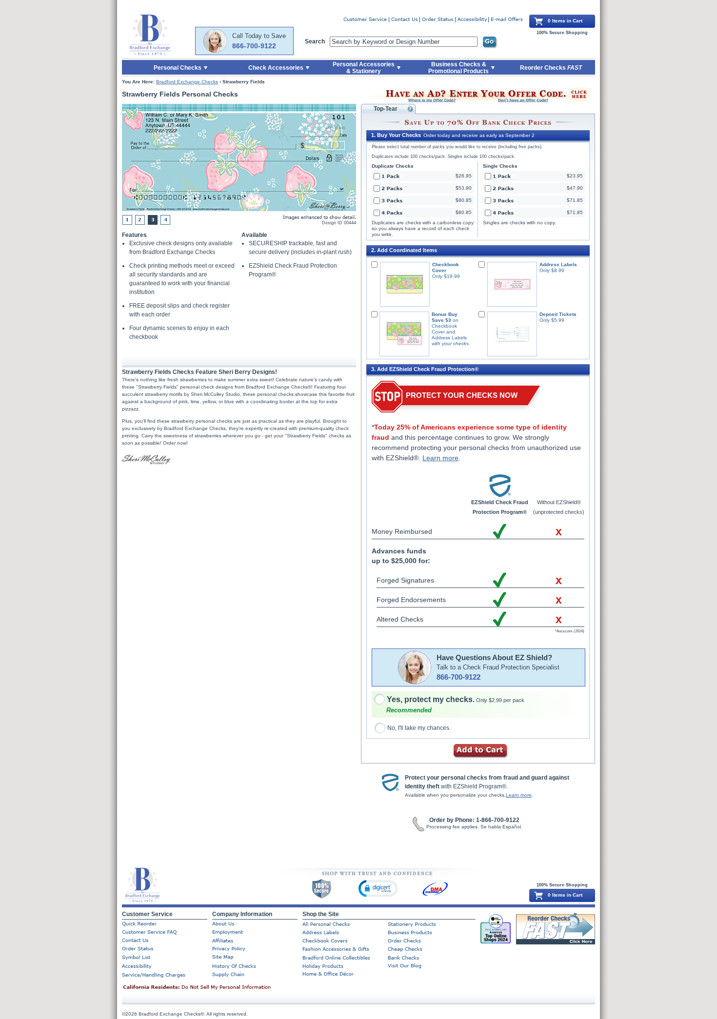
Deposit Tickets (558, 314)
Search (315, 41)
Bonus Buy (445, 314)
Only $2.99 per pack (455, 700)
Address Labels (558, 264)
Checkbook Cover (445, 267)
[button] (378, 888)
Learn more (440, 458)
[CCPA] (212, 988)
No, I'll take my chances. (419, 728)
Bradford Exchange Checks (187, 81)
